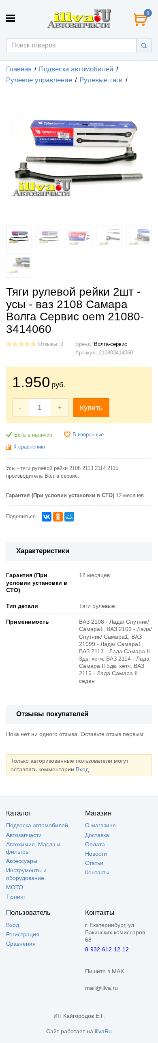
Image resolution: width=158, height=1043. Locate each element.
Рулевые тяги (101, 80)
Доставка (97, 835)
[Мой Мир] (69, 517)
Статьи (94, 863)
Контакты (97, 872)
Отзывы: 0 (50, 344)
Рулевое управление (39, 80)
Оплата (95, 844)
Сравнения (21, 943)
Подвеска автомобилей (76, 69)
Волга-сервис (110, 344)
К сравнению (29, 447)
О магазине (100, 825)
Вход (82, 769)
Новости (96, 853)
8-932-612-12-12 (107, 949)
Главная (19, 69)
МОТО (14, 887)
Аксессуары (21, 861)
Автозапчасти (24, 835)
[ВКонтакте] (46, 517)
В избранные (88, 435)
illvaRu (103, 1031)
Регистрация (22, 934)
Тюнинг (16, 896)
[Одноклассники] (58, 517)
